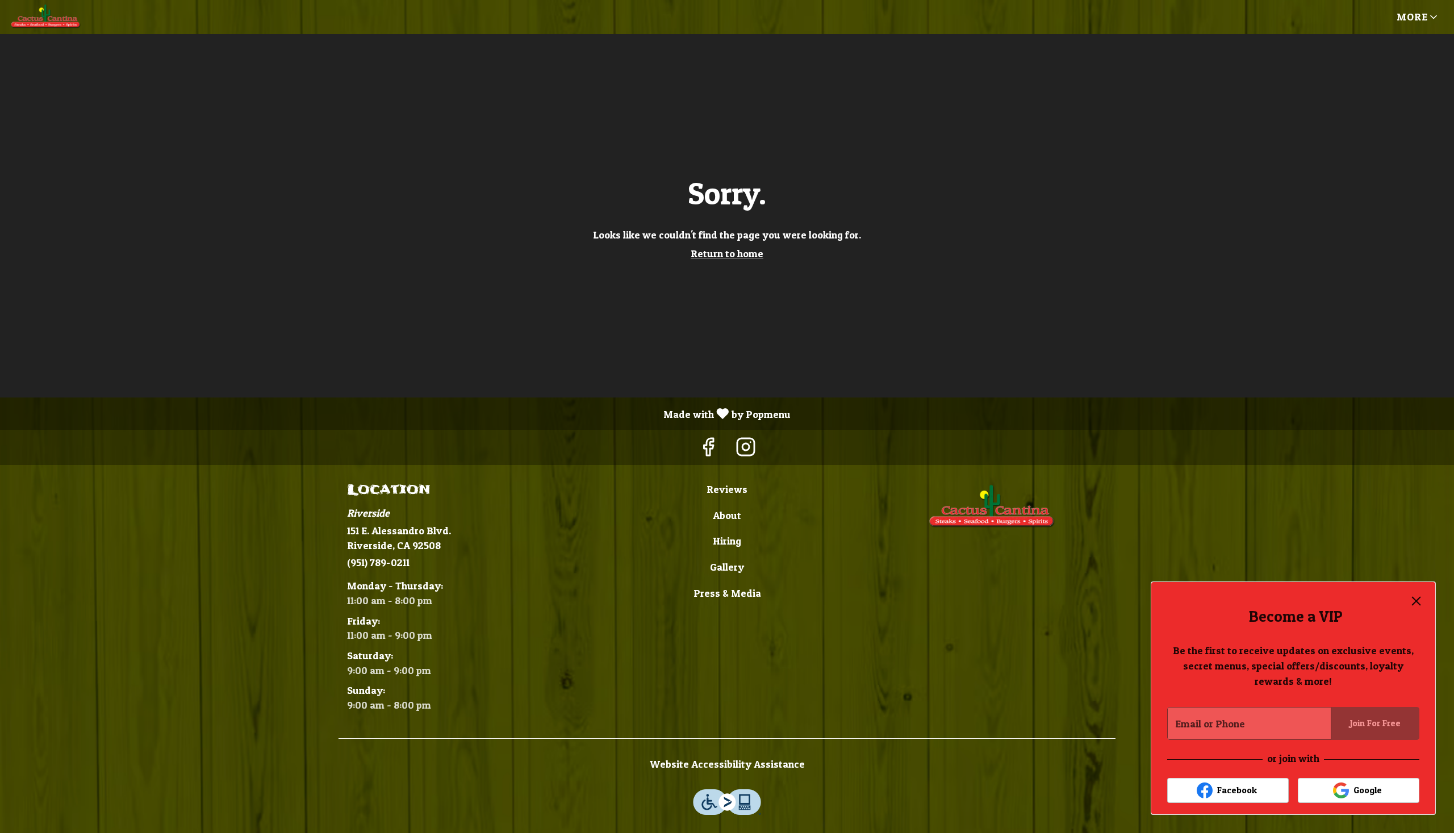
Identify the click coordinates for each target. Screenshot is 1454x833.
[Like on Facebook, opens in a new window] (708, 450)
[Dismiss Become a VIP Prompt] (1416, 601)
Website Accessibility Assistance (727, 764)
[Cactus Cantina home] (60, 17)
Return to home (727, 253)
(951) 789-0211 (378, 562)
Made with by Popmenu (400, 413)
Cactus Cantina (991, 507)
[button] (1418, 17)
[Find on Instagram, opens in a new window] (746, 450)
